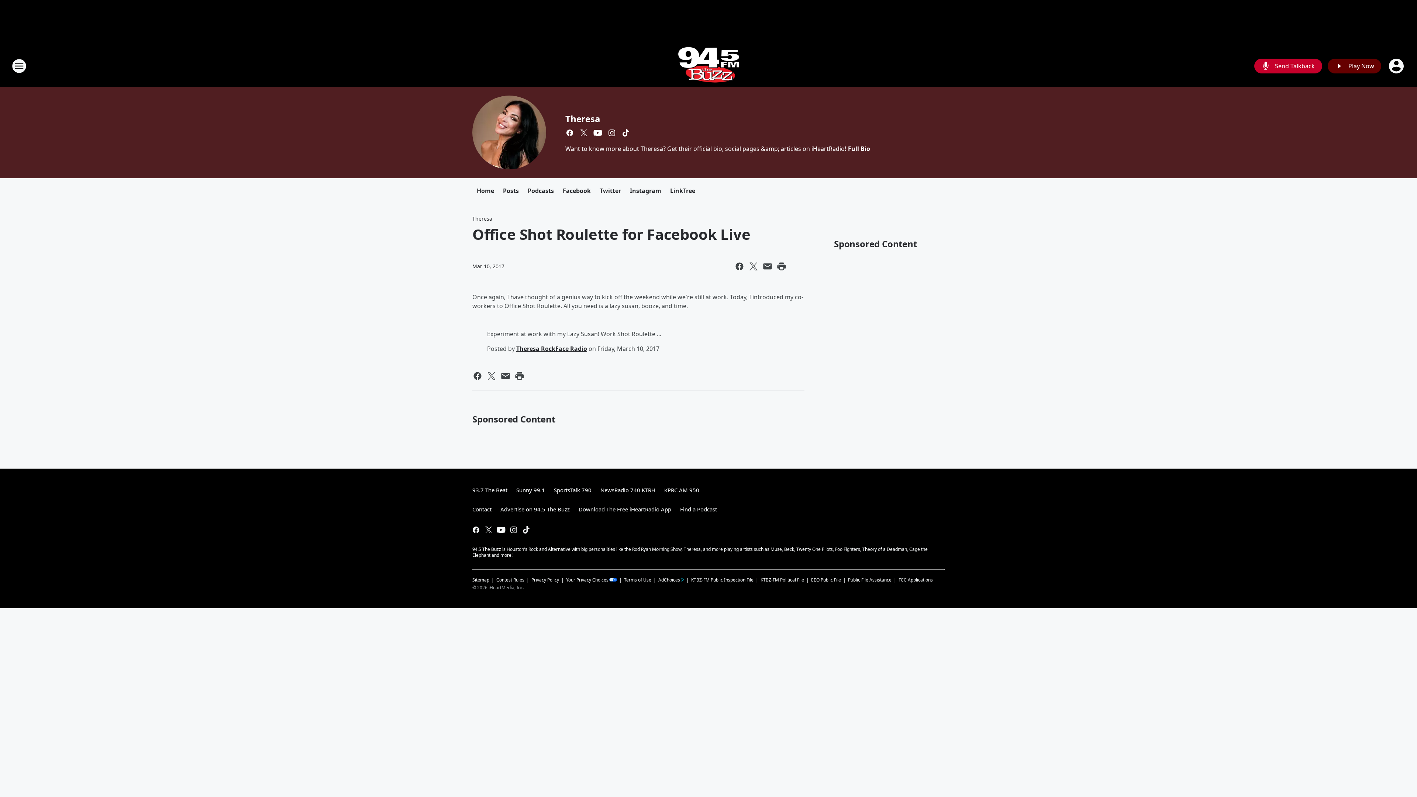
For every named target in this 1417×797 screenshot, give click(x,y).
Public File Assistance (870, 580)
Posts (511, 191)
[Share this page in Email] (767, 266)
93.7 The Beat (489, 490)
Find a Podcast (698, 509)
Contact (482, 509)
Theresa (582, 119)
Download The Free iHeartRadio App (625, 509)
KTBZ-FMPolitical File (782, 580)
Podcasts (541, 191)
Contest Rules (510, 580)
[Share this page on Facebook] (739, 266)
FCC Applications (916, 580)
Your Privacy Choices (587, 580)
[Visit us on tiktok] (625, 132)
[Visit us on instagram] (611, 132)
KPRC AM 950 (681, 490)
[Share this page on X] (753, 266)
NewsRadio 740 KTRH (627, 490)
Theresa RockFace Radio (551, 349)
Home (485, 191)
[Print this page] (781, 266)
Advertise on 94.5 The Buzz (535, 509)
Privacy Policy (545, 580)
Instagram (645, 191)
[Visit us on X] (583, 132)
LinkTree (682, 191)
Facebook (577, 191)
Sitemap (480, 580)
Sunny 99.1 (530, 490)
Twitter (610, 191)
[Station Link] (709, 65)
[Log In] (1397, 66)
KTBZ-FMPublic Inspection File (722, 580)
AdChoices (669, 580)
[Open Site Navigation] (19, 66)
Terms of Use (637, 580)
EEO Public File (826, 580)
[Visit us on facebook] (569, 132)
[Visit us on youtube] (597, 132)
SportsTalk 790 (573, 490)
